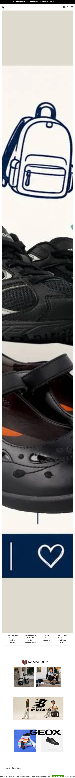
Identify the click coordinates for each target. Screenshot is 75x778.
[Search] (68, 7)
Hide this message (58, 776)
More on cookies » (70, 776)
